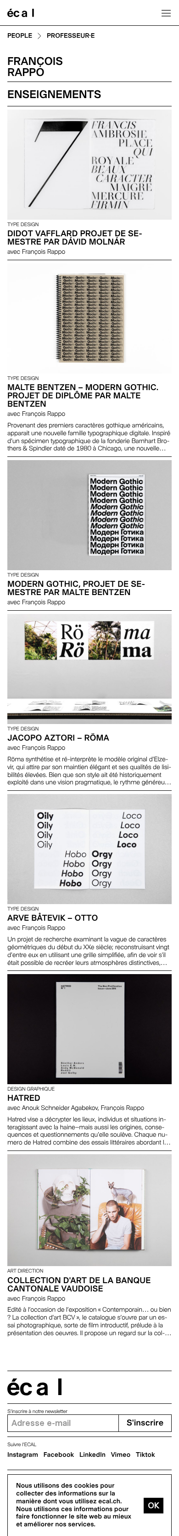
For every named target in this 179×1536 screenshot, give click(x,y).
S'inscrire (145, 1423)
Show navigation (166, 13)
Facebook (59, 1455)
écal (34, 1387)
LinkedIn (92, 1455)
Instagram (22, 1455)
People (19, 36)
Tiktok (145, 1455)
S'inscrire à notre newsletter (37, 1411)
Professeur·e (71, 36)
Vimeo (121, 1455)
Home (20, 13)
